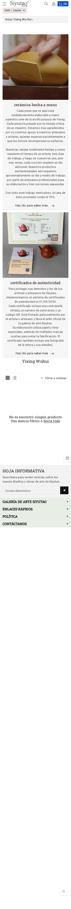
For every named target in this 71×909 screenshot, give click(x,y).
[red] (7, 378)
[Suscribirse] (64, 490)
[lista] (14, 378)
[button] (6, 4)
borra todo (52, 421)
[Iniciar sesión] (54, 4)
